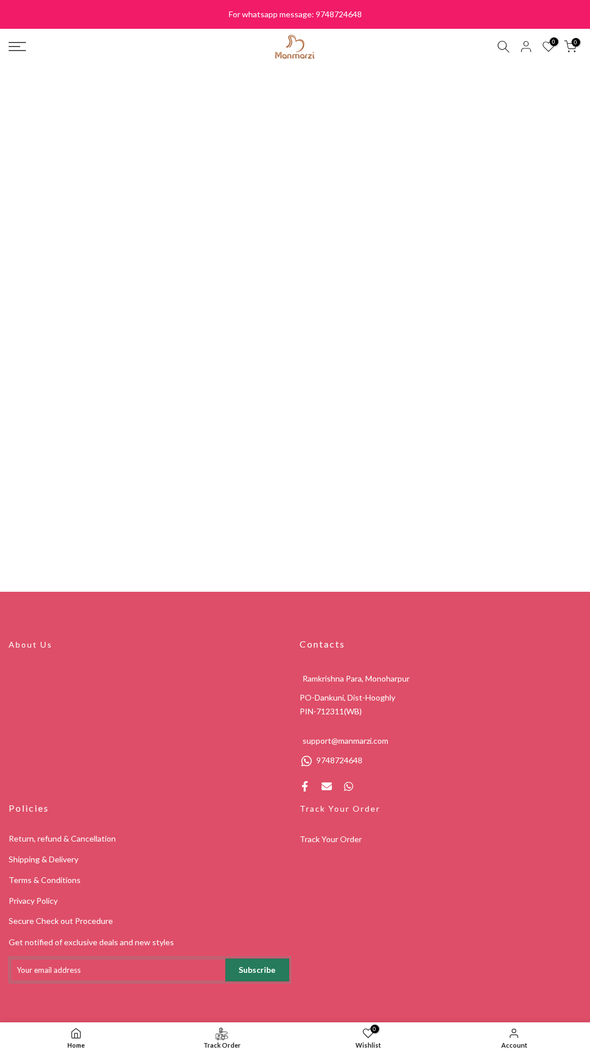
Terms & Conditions (45, 880)
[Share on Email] (327, 786)
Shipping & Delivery (43, 859)
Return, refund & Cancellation (62, 838)
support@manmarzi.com (345, 740)
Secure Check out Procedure (61, 921)
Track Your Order (340, 808)
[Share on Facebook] (305, 786)
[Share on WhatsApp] (348, 786)
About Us (30, 644)
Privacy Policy (33, 900)
